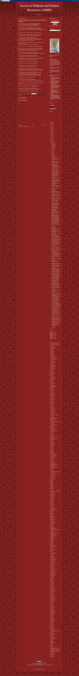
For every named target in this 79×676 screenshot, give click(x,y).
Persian (52, 569)
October (52, 146)
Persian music (53, 572)
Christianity (52, 398)
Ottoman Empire (53, 559)
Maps (51, 518)
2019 (51, 132)
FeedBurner (57, 25)
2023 (51, 127)
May (52, 152)
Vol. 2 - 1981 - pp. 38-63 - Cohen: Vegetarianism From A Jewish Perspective (30, 28)
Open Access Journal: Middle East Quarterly (55, 181)
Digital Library (53, 419)
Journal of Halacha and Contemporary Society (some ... (55, 162)
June (52, 151)
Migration (52, 536)
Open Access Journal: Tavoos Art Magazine (55, 290)
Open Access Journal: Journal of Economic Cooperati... (55, 266)
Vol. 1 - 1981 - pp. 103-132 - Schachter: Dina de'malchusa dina (28, 25)
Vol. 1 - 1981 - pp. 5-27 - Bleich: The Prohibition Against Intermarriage (29, 23)
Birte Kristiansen (54, 334)
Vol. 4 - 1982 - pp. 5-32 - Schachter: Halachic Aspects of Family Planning (30, 34)
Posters (52, 583)
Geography (52, 443)
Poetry (51, 578)
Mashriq (52, 520)
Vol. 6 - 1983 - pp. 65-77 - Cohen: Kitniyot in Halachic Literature (28, 44)
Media (51, 525)
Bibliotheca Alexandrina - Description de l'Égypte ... (55, 219)
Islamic (52, 473)
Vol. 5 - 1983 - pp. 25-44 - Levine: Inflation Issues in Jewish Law (28, 38)
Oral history (52, 556)
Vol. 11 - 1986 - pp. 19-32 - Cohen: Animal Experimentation (28, 59)
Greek (51, 447)
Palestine (52, 562)
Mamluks (52, 516)
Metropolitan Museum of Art (54, 529)
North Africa (52, 548)
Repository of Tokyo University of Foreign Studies (55, 194)
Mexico (52, 530)
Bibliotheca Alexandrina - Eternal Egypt (55, 209)
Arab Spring (52, 358)
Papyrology (52, 566)
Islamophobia (52, 479)
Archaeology (52, 365)
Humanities (52, 457)
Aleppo (52, 350)
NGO (51, 547)
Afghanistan (52, 348)
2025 (51, 125)
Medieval (52, 527)
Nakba (51, 544)
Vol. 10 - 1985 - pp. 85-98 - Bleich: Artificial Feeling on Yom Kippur (29, 56)
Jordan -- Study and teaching (55, 491)
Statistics (52, 615)
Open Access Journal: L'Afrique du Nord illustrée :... (55, 309)
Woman (52, 654)
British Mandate (53, 386)
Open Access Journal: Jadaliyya (54, 188)
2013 (51, 140)
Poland (52, 579)
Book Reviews (53, 385)
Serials (52, 603)
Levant (52, 503)
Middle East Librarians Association (54, 535)
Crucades (52, 407)
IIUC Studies (53, 267)
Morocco (52, 539)
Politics (52, 580)
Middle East (52, 531)
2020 (51, 131)
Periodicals (52, 568)
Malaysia (52, 514)
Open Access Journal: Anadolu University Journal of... (55, 323)
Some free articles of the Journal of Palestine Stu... (55, 253)
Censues (52, 396)
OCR (51, 550)
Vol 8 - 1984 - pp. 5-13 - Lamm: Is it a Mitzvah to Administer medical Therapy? (31, 48)
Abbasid (52, 346)
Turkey (52, 636)
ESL (51, 432)
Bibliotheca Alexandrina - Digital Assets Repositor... (55, 203)
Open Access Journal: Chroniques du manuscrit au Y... (55, 186)
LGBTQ (52, 504)
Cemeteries (52, 395)
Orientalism (52, 557)
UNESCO (52, 641)
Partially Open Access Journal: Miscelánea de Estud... (55, 241)
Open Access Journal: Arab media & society (55, 301)
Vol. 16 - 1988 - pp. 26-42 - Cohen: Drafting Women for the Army (28, 68)
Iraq (51, 469)
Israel (51, 480)
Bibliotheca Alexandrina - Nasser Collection (55, 207)
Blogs (51, 384)
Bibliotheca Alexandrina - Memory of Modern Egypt (55, 217)
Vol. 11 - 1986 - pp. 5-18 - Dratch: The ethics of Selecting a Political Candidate (31, 58)
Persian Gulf (52, 571)
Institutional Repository (54, 467)
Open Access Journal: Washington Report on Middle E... (55, 175)
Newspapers (52, 546)
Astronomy (52, 373)
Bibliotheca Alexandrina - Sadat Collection (55, 205)
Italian (51, 482)
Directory (52, 420)
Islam (51, 470)
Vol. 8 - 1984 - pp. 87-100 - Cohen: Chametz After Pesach (27, 50)
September (53, 147)
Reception (52, 592)
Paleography (52, 561)
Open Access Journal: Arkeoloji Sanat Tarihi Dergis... (55, 321)
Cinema (52, 399)
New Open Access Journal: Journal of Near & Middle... (55, 283)
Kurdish (52, 495)
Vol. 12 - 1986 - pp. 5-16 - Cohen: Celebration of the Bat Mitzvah (29, 61)
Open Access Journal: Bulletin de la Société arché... (55, 297)
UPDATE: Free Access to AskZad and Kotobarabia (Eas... (55, 192)
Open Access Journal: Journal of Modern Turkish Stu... (55, 167)
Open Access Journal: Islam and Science (55, 229)
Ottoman (52, 558)
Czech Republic (53, 409)
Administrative (53, 190)
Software (52, 609)
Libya (51, 507)
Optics (51, 555)
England (52, 429)
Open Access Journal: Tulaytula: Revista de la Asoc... (55, 201)
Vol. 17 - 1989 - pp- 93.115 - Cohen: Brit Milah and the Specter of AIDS (30, 75)
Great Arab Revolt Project (55, 282)
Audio (51, 375)
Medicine (52, 526)
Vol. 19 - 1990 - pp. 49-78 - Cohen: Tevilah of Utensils (27, 79)
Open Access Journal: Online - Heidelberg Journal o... (55, 171)
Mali (51, 515)
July (52, 150)
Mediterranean (53, 528)
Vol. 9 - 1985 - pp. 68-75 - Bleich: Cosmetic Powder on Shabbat (28, 52)
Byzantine (52, 389)
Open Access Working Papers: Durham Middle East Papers (55, 305)
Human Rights (53, 456)
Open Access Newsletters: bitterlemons (55, 183)
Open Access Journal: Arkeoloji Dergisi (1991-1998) (55, 317)
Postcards (52, 582)
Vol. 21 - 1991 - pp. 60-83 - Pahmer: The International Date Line (28, 86)
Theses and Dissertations (54, 630)
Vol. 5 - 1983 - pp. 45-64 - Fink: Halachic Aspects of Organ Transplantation (30, 39)
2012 (51, 141)
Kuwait (52, 497)
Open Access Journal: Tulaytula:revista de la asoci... (55, 261)
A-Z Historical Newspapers (54, 342)
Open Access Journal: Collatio (55, 272)
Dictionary (52, 417)
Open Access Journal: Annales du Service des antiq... (55, 307)
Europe (52, 434)
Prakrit (51, 584)
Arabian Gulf (52, 361)
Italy (51, 483)
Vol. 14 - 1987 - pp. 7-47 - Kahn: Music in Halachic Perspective (28, 63)
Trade (51, 632)
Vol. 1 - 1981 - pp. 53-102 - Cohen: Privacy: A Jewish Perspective (29, 24)
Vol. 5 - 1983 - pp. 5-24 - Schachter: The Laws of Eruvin (27, 37)
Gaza (51, 441)
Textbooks (52, 627)
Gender (52, 442)
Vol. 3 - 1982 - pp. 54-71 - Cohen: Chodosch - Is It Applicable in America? (30, 32)
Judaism (52, 493)
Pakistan (52, 560)
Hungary (52, 458)
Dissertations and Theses (54, 421)
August (52, 148)
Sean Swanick (54, 338)
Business (52, 388)
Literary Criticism (53, 508)
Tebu (51, 626)
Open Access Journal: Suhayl (55, 249)
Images (52, 459)
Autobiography (53, 377)
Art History (52, 372)
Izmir (51, 484)
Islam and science (53, 472)
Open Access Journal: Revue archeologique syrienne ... (55, 319)
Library (52, 506)
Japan (51, 485)
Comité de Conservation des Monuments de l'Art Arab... (55, 271)
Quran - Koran (53, 590)
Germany (52, 445)
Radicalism (52, 591)
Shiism (52, 605)
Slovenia (52, 607)
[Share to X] (33, 93)
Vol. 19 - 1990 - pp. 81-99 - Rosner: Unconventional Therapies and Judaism (30, 80)
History (52, 453)
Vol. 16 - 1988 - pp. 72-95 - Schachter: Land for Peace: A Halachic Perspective (31, 70)
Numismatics (52, 549)
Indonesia (52, 463)
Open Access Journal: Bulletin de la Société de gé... (55, 295)
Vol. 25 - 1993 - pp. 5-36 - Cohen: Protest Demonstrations (27, 88)
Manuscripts (52, 517)
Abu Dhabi (52, 347)
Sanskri (52, 596)
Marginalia (52, 519)
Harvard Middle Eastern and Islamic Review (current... (55, 269)
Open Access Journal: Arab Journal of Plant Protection (55, 276)
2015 (51, 137)
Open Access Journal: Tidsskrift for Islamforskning (55, 198)
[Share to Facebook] (34, 93)
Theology (52, 629)
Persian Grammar (53, 570)
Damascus (52, 410)
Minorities (52, 537)
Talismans (52, 625)
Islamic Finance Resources (55, 246)
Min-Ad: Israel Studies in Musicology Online (54, 164)
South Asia (52, 613)
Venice (52, 652)
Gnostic (52, 446)
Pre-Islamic (52, 585)
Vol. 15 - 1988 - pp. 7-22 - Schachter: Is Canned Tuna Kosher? (28, 65)
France (52, 440)
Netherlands (52, 545)
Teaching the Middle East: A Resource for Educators (55, 274)
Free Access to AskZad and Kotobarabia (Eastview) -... (55, 303)
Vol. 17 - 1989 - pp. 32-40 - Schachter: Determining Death (27, 73)
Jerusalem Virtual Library (55, 293)
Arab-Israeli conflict (53, 359)
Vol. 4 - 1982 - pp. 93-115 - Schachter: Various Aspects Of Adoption (29, 35)
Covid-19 (52, 405)
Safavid (52, 595)
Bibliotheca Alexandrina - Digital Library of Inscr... (55, 211)
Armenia (52, 370)
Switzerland (52, 620)
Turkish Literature (53, 638)
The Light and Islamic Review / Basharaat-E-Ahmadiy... (55, 264)
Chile (51, 397)
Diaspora (52, 416)
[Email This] (31, 93)
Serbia (51, 602)
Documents (52, 422)
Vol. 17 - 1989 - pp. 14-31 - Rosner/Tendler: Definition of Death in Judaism (30, 72)
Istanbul (52, 481)
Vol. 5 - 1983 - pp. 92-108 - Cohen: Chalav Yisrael (26, 40)
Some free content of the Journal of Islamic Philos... (55, 173)
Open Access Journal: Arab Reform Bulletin (55, 251)
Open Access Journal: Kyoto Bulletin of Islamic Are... (55, 299)
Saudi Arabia (52, 597)
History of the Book (53, 455)
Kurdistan (52, 496)
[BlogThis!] (32, 93)
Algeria (52, 351)
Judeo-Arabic (52, 494)
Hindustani (52, 452)
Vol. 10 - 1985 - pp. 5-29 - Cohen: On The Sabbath (28, 55)
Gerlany (52, 444)
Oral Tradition (53, 245)
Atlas (51, 374)
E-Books (52, 423)
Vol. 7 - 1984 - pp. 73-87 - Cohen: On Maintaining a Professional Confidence (30, 46)
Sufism (52, 617)
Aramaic (52, 364)
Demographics (53, 412)
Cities (51, 400)
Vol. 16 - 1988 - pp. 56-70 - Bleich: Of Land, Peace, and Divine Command (30, 69)
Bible (51, 382)
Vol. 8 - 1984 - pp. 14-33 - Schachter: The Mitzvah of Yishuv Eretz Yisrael (30, 49)
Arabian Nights (53, 362)
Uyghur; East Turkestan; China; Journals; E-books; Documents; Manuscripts (55, 651)
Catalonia (52, 394)
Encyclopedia (52, 428)
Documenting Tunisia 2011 (55, 223)
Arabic (51, 363)
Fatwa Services (53, 226)
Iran (51, 468)
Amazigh (52, 352)
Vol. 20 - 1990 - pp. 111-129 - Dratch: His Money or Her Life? (28, 84)
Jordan (52, 490)
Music (51, 543)
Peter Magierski (54, 337)
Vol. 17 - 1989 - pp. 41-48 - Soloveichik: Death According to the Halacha (30, 74)
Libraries (52, 505)
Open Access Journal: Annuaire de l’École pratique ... (55, 239)
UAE (51, 639)
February (52, 156)
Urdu (51, 643)
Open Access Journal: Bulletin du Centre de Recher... (55, 244)
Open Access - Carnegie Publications (54, 169)
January (52, 327)
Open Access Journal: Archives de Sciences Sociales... (55, 255)
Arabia (51, 360)
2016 (51, 136)
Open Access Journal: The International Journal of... (55, 286)
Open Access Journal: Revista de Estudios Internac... (55, 313)
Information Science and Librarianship (54, 464)
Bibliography (52, 383)
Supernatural (52, 618)
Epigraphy (52, 431)
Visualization (52, 653)
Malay (51, 513)
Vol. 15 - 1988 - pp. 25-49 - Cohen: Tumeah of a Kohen (27, 66)
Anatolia (52, 354)
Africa (51, 349)
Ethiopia (52, 433)
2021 (51, 130)
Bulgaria (52, 387)
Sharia (51, 604)
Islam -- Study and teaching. (55, 471)
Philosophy (52, 573)
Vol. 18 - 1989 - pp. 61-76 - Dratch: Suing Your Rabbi (27, 77)
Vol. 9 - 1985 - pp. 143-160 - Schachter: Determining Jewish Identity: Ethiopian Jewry (32, 53)
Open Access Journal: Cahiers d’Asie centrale (55, 237)
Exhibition (52, 435)
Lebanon (52, 502)
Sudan (51, 616)
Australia (52, 376)
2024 (51, 126)
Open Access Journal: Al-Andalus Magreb (55, 280)
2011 (51, 142)
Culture (52, 408)
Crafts (51, 406)
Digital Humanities (53, 418)
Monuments (52, 538)
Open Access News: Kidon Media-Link (55, 325)
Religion (52, 593)
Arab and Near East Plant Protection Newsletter (55, 278)
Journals (52, 492)
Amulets (52, 353)
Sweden (52, 619)
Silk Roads (52, 606)
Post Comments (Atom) (26, 126)
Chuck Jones (53, 335)
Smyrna (52, 608)
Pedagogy (52, 567)
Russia (52, 594)
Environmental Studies (54, 430)
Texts (51, 628)
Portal (51, 581)
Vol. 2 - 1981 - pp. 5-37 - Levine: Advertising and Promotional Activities (30, 27)
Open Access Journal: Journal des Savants (55, 233)
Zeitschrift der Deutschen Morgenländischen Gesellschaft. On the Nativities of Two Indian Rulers (55, 78)
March (52, 155)
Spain (51, 614)
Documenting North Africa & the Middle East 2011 (55, 222)
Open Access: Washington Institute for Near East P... (55, 179)
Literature (52, 509)
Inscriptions (52, 466)
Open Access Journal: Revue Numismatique (55, 231)
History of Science (53, 454)
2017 (51, 135)
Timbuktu (52, 631)
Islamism (52, 478)
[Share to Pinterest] (35, 93)
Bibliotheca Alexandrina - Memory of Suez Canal (55, 215)
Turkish (52, 637)
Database (52, 411)
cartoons (52, 393)
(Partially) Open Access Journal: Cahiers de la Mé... (55, 235)
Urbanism (52, 642)
